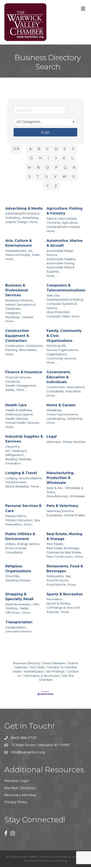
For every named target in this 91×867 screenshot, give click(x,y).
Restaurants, (55, 576)
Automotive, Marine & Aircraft (65, 243)
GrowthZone (58, 860)
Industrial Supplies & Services (24, 438)
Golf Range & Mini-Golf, (63, 607)
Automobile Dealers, (61, 259)
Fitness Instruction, (19, 520)
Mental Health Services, (22, 422)
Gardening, (75, 418)
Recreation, (55, 599)
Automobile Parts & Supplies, (60, 269)
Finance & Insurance (23, 372)
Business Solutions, (19, 300)
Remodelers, (28, 350)
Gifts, (36, 604)
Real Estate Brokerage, (63, 548)
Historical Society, (18, 254)
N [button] (38, 168)
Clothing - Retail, (17, 608)
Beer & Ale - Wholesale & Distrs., (65, 490)
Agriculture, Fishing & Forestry (65, 210)
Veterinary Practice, (60, 511)
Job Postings (55, 671)
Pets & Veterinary (62, 506)
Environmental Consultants (15, 550)
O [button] (47, 168)
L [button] (72, 158)
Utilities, (10, 544)
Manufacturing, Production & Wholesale (60, 478)
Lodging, (11, 478)
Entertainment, (16, 250)
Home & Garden (61, 405)
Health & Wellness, (18, 410)
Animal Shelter (74, 515)
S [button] (29, 177)
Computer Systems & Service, (62, 306)
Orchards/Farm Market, (63, 226)
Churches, (12, 576)
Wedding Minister (18, 580)
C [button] (47, 149)
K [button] (64, 158)
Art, (30, 250)
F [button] (73, 149)
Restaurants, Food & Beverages (65, 568)
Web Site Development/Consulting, (65, 297)
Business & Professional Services (16, 290)
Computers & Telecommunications (66, 287)
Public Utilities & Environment (20, 536)
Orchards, (54, 222)
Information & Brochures (41, 675)
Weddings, (54, 410)
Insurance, (12, 381)
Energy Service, (28, 544)
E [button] (65, 149)
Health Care (16, 405)
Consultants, (55, 391)
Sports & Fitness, (59, 603)
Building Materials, (18, 459)
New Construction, (60, 556)
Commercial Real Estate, (64, 552)
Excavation (13, 463)
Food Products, (58, 580)
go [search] (47, 132)
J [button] (56, 158)
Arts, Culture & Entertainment (18, 243)
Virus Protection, (58, 312)
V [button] (55, 177)
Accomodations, (30, 478)
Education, (73, 391)
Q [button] (65, 168)
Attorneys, (54, 441)
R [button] (74, 168)
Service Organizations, (63, 350)
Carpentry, (12, 446)
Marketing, (13, 217)
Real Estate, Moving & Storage (64, 536)
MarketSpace (33, 671)
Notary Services (73, 441)
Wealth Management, (21, 385)
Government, (56, 387)
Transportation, (15, 627)
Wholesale (77, 496)
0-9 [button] (16, 149)
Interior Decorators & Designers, (20, 306)
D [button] (56, 149)
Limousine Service (18, 631)
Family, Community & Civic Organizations (64, 335)
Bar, (68, 576)
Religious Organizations (18, 568)
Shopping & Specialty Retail (19, 596)
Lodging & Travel (21, 473)
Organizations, (57, 354)
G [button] (31, 158)
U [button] (46, 177)
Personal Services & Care (23, 508)
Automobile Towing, (61, 263)
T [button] (38, 177)
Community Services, (62, 358)
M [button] (29, 168)
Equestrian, (55, 515)
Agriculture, (70, 222)
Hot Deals (37, 667)
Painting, (11, 350)
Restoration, (13, 524)
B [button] (39, 149)
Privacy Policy (16, 802)
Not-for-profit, (56, 345)
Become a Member (20, 795)
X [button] (73, 177)
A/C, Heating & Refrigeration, (16, 453)
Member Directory (20, 788)
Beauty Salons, (16, 516)
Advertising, (30, 217)
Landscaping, (56, 418)
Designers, (13, 313)
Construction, (15, 345)
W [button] (64, 177)
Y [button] (47, 186)
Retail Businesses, (18, 604)
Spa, (37, 520)
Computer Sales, (58, 316)
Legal (52, 436)
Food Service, (56, 584)
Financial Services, (18, 377)
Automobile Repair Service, (60, 253)
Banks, (10, 389)
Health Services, (17, 418)
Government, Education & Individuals (58, 377)
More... (34, 222)
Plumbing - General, (19, 317)
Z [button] (56, 186)
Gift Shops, (13, 612)
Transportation (18, 622)
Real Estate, (55, 544)
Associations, (76, 387)
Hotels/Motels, (15, 482)
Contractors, (34, 345)
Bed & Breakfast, (17, 486)
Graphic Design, (16, 222)
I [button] (48, 158)
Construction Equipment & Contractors (17, 335)
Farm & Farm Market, (62, 218)
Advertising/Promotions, (22, 213)
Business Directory (26, 663)
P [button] (56, 168)
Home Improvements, (62, 414)
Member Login (16, 781)
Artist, (36, 254)
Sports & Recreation (65, 594)
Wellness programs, (19, 414)
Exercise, (53, 612)
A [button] (30, 149)
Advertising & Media (24, 208)
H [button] (40, 158)
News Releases (54, 663)
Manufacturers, (57, 496)
